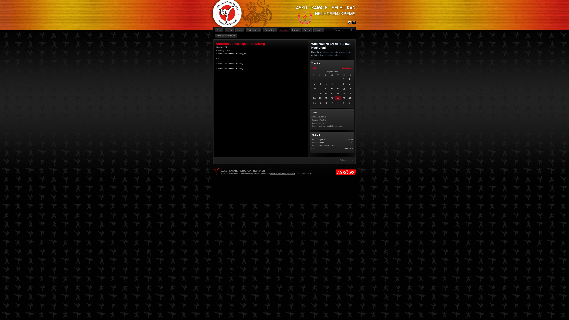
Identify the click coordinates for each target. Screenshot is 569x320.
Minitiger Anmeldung (225, 36)
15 (344, 88)
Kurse (240, 30)
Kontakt (318, 30)
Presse (307, 30)
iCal (217, 58)
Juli (314, 68)
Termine (284, 30)
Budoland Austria (318, 120)
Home (219, 30)
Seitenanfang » (346, 160)
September (346, 68)
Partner (295, 30)
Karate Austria (317, 123)
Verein (229, 30)
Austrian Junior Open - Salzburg (229, 68)
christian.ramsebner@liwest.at (282, 174)
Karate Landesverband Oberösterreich (327, 126)
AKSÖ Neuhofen (318, 117)
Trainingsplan (253, 30)
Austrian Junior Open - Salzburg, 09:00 (232, 53)
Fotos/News (269, 30)
